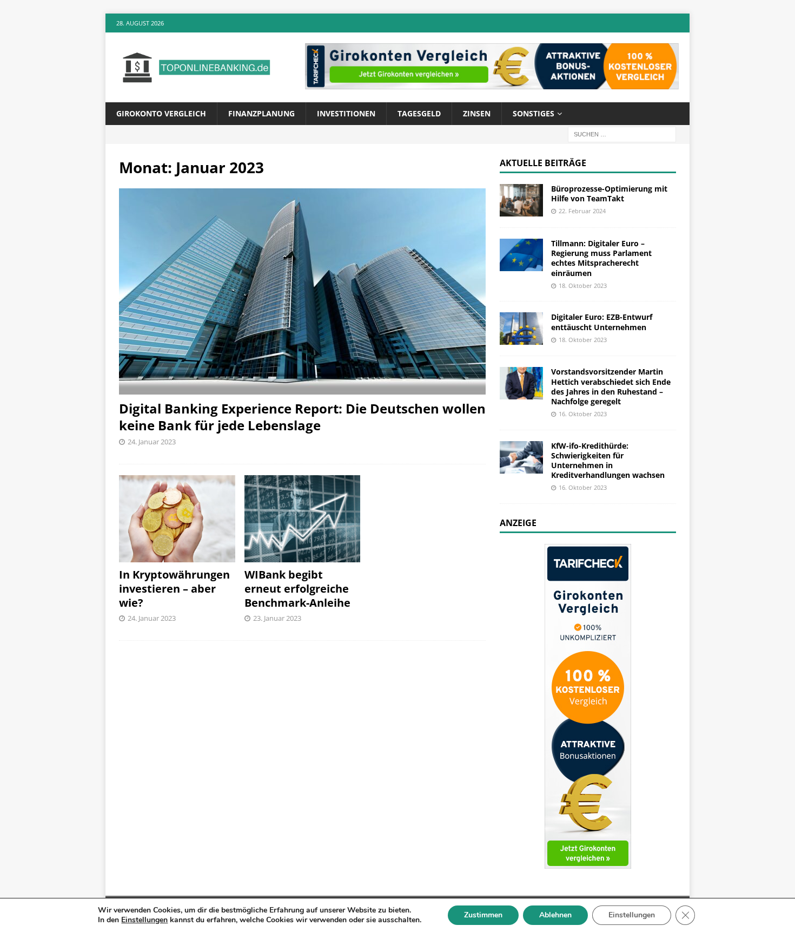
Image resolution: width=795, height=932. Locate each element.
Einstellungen (631, 915)
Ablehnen (555, 915)
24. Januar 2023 (152, 442)
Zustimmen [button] (483, 915)
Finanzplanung (261, 113)
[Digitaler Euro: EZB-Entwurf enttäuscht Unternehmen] (521, 328)
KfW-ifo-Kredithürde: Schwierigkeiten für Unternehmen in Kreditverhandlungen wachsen (608, 461)
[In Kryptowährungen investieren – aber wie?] (177, 518)
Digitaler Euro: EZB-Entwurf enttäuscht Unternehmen (601, 322)
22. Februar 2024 (582, 211)
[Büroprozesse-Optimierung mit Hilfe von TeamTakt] (521, 200)
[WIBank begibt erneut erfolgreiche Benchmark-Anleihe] (302, 518)
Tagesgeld (419, 113)
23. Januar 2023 (277, 618)
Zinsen (477, 113)
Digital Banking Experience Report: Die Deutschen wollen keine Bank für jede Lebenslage (302, 416)
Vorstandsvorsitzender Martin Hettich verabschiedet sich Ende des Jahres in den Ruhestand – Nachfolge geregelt (611, 386)
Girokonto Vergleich (161, 113)
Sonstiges (533, 113)
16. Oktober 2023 (583, 414)
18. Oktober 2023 (583, 285)
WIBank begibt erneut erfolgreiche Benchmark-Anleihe (297, 588)
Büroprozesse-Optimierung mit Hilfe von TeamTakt (609, 193)
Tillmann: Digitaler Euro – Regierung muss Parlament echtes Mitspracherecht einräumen (601, 258)
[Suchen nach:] (622, 133)
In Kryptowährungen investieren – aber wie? (174, 588)
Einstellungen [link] (144, 920)
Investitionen (346, 113)
